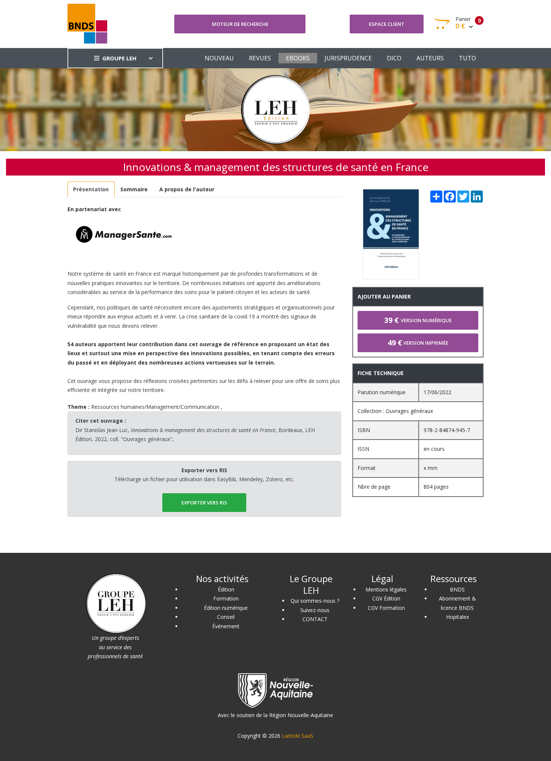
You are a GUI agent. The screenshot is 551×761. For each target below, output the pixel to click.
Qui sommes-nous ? (314, 600)
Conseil (226, 616)
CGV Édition (386, 598)
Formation (226, 598)
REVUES (260, 58)
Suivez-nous (314, 610)
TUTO (467, 58)
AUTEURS (430, 58)
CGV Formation (386, 607)
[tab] (91, 190)
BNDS (457, 589)
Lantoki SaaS (297, 735)
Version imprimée (418, 343)
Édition (226, 589)
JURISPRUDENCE (348, 58)
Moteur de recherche (240, 24)
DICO (394, 58)
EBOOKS (298, 58)
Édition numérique (226, 607)
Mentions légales (386, 589)
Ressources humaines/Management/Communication (155, 406)
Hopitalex (457, 616)
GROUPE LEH (119, 58)
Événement (226, 626)
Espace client (386, 24)
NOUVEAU (219, 58)
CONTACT (315, 619)
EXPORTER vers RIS (204, 502)
